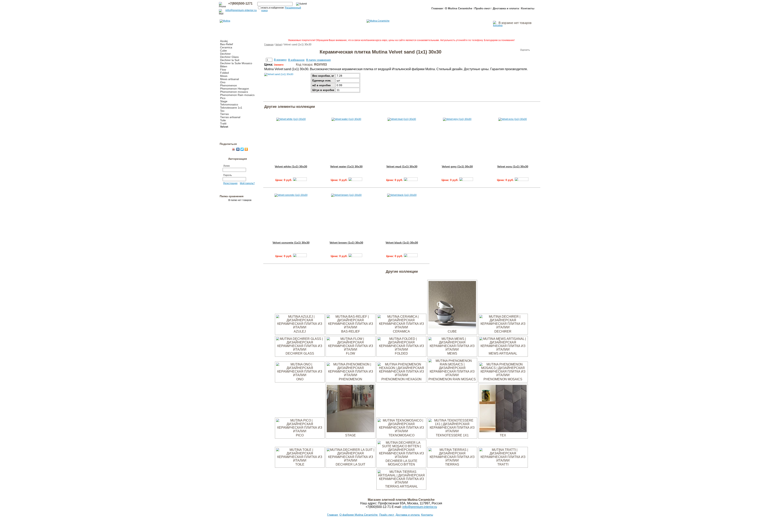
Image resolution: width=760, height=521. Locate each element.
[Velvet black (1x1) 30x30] (411, 256)
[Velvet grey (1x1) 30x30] (466, 180)
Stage (223, 101)
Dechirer (225, 53)
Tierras (224, 114)
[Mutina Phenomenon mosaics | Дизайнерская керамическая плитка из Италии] (503, 375)
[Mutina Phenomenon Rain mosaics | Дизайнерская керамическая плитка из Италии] (452, 375)
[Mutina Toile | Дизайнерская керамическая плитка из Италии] (300, 460)
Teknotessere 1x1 (231, 107)
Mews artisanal (229, 79)
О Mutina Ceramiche (458, 8)
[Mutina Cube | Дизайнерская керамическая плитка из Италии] (452, 327)
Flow (223, 69)
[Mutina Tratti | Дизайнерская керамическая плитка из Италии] (503, 460)
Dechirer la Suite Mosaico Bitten (401, 462)
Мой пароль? (247, 183)
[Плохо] (504, 50)
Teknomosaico (229, 104)
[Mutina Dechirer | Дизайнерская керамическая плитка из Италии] (503, 327)
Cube (223, 50)
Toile (223, 120)
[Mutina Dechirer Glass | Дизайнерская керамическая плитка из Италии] (300, 349)
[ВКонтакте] (238, 149)
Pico (222, 98)
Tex (222, 110)
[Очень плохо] (500, 50)
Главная (437, 8)
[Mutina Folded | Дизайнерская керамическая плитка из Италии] (401, 349)
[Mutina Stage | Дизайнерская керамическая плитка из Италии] (350, 431)
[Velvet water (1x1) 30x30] (355, 180)
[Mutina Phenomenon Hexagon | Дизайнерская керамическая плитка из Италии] (401, 375)
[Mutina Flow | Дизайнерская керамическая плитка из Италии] (350, 349)
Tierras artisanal (230, 117)
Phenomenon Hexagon (234, 88)
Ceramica (226, 47)
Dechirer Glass (229, 56)
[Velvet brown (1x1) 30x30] (355, 256)
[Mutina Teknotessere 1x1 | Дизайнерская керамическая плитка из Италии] (452, 431)
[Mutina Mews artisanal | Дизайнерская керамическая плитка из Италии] (503, 349)
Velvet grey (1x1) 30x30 (457, 166)
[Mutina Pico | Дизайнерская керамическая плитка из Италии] (300, 431)
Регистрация (230, 183)
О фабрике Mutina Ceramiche (358, 514)
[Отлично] (516, 50)
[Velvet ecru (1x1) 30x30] (521, 180)
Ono (222, 82)
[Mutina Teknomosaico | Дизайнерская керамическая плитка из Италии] (401, 431)
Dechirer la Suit (229, 60)
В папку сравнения (318, 59)
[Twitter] (242, 149)
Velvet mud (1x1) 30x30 (401, 166)
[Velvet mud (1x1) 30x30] (411, 180)
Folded (224, 72)
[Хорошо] (512, 50)
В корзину (280, 59)
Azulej (224, 41)
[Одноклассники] (246, 149)
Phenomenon (228, 85)
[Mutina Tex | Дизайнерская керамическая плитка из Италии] (503, 431)
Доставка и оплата (506, 8)
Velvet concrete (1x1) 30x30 (291, 242)
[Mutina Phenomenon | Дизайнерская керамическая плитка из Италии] (350, 375)
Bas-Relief (226, 44)
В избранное (296, 59)
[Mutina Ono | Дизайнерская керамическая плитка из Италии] (300, 375)
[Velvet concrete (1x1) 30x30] (300, 256)
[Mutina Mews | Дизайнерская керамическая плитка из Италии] (452, 349)
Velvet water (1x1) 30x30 (346, 166)
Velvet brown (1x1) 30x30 (346, 242)
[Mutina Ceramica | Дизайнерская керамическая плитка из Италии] (401, 327)
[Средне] (508, 50)
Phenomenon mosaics (234, 91)
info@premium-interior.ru (241, 10)
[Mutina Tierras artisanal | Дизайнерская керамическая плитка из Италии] (401, 482)
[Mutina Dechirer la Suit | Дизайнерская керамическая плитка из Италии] (350, 460)
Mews (223, 75)
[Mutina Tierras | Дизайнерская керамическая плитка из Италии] (452, 460)
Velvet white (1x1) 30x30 (291, 166)
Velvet (224, 126)
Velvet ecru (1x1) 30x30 (512, 166)
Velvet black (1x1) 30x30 (402, 242)
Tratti (223, 123)
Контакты (527, 8)
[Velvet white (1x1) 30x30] (300, 180)
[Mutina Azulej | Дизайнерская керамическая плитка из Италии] (300, 327)
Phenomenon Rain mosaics (237, 95)
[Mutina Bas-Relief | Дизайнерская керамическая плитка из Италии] (350, 327)
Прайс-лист (482, 8)
